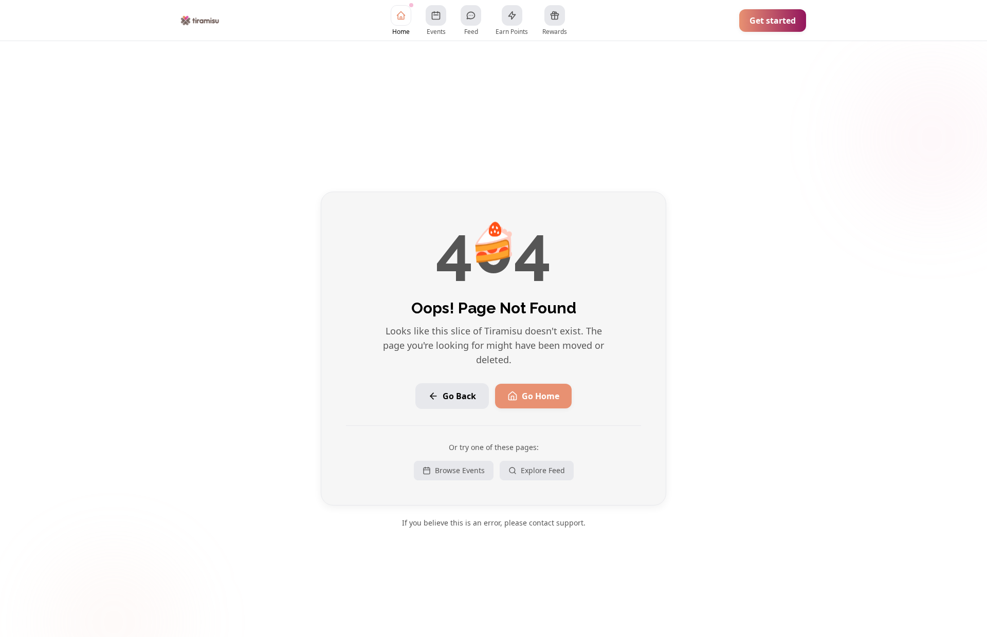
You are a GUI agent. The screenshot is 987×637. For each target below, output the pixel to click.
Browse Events (460, 470)
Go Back (459, 396)
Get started (773, 20)
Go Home (540, 396)
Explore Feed (543, 470)
